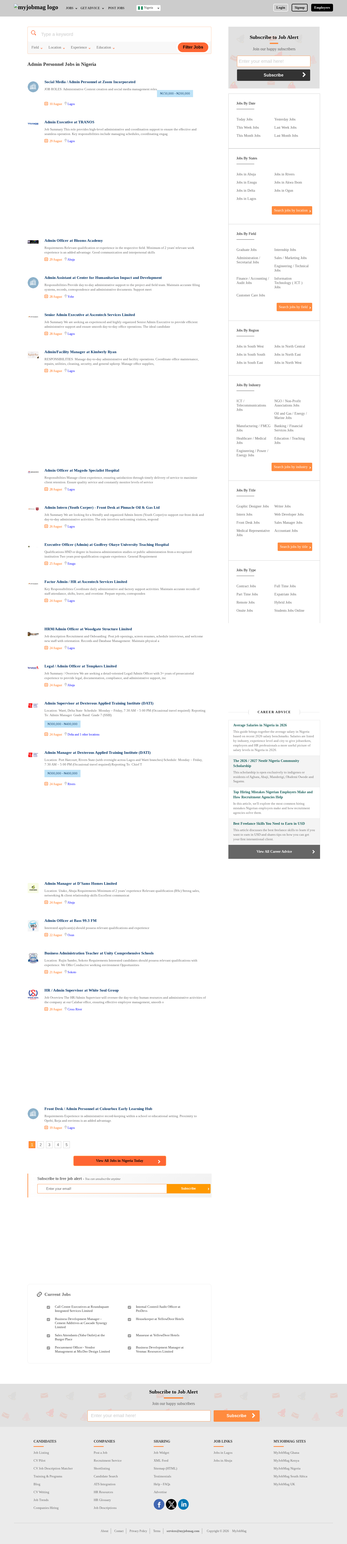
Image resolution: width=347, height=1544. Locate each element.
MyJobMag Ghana (286, 1453)
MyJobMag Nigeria (287, 1468)
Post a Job (100, 1453)
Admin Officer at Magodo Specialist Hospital (81, 470)
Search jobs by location (291, 210)
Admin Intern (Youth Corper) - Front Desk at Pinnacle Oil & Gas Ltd (102, 507)
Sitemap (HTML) (165, 1468)
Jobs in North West (288, 363)
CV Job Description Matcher (53, 1468)
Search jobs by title (294, 547)
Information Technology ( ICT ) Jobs (288, 282)
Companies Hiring (46, 1508)
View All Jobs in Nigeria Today (119, 1161)
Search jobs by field (293, 307)
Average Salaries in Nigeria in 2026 (260, 725)
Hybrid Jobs (283, 602)
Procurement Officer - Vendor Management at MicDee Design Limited (82, 1349)
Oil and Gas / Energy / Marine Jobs (290, 415)
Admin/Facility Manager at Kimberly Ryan (80, 352)
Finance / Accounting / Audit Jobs (252, 280)
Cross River (75, 1009)
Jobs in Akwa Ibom (288, 182)
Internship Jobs (285, 250)
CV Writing (41, 1492)
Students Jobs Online (289, 610)
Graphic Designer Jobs (252, 506)
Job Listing (41, 1453)
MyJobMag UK (284, 1484)
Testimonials (162, 1476)
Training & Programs (48, 1476)
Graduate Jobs (246, 250)
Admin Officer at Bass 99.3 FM (70, 921)
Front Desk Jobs (248, 522)
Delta (71, 734)
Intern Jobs (244, 514)
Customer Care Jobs (250, 295)
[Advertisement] (119, 191)
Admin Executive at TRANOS (69, 122)
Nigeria (148, 7)
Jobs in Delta (245, 190)
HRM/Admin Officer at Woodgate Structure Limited (88, 629)
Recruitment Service (108, 1460)
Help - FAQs (162, 1484)
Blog (37, 1484)
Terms (157, 1531)
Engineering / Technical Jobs (291, 268)
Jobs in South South (250, 354)
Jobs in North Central (289, 346)
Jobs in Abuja (246, 174)
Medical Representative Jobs (253, 533)
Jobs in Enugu (246, 182)
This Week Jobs (247, 127)
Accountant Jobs (286, 531)
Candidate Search (106, 1476)
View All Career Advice (274, 851)
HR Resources (103, 1492)
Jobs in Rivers (284, 174)
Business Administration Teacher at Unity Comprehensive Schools (99, 953)
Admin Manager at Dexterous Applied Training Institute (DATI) (97, 753)
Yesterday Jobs (284, 119)
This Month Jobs (248, 135)
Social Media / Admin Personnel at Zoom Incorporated (89, 82)
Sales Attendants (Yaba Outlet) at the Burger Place (80, 1337)
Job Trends (41, 1500)
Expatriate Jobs (285, 594)
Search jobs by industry (291, 467)
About (104, 1531)
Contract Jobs (246, 586)
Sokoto (72, 972)
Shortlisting (102, 1468)
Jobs (69, 8)
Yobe (71, 296)
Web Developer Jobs (289, 514)
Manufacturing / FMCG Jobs (253, 428)
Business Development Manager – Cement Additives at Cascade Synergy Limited (81, 1323)
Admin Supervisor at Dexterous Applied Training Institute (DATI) (98, 703)
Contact (118, 1531)
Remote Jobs (245, 602)
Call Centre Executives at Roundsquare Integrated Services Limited (82, 1309)
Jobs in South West (250, 346)
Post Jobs (116, 8)
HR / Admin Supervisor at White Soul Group (81, 990)
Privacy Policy (138, 1531)
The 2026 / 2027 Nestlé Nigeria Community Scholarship (266, 763)
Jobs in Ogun (283, 190)
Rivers (71, 784)
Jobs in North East (287, 354)
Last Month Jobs (286, 135)
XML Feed (161, 1460)
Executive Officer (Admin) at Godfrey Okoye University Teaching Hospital (106, 545)
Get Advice (90, 8)
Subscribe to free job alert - (78, 1178)
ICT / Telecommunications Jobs (251, 405)
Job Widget (161, 1453)
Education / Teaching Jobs (289, 440)
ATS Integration (105, 1484)
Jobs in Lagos (246, 199)
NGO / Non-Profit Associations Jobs (287, 403)
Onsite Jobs (244, 610)
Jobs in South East (249, 363)
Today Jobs (244, 119)
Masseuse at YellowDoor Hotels (157, 1335)
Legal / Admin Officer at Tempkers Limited (80, 666)
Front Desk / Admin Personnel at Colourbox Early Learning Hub (98, 1109)
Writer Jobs (282, 506)
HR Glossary (102, 1500)
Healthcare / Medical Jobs (251, 440)
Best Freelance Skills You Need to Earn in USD (269, 824)
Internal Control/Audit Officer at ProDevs (158, 1309)
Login (280, 7)
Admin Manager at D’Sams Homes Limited (80, 883)
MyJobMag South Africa (290, 1476)
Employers (322, 7)
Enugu (71, 563)
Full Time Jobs (285, 586)
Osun (71, 935)
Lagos (71, 104)
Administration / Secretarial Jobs (248, 260)
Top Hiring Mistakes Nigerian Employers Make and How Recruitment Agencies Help (273, 794)
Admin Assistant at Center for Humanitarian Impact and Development (103, 278)
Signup (300, 7)
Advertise (160, 1492)
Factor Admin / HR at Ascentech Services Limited (85, 582)
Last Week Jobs (285, 127)
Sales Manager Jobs (288, 522)
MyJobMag (239, 1531)
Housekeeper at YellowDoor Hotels (160, 1319)
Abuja (71, 259)
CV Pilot (39, 1460)
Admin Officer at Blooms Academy (73, 240)
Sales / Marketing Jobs (290, 258)
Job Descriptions (105, 1508)
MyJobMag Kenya (286, 1460)
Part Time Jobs (247, 594)
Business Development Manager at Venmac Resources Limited (160, 1349)
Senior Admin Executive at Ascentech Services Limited (89, 315)
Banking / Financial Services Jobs (288, 428)
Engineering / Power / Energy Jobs (252, 453)
